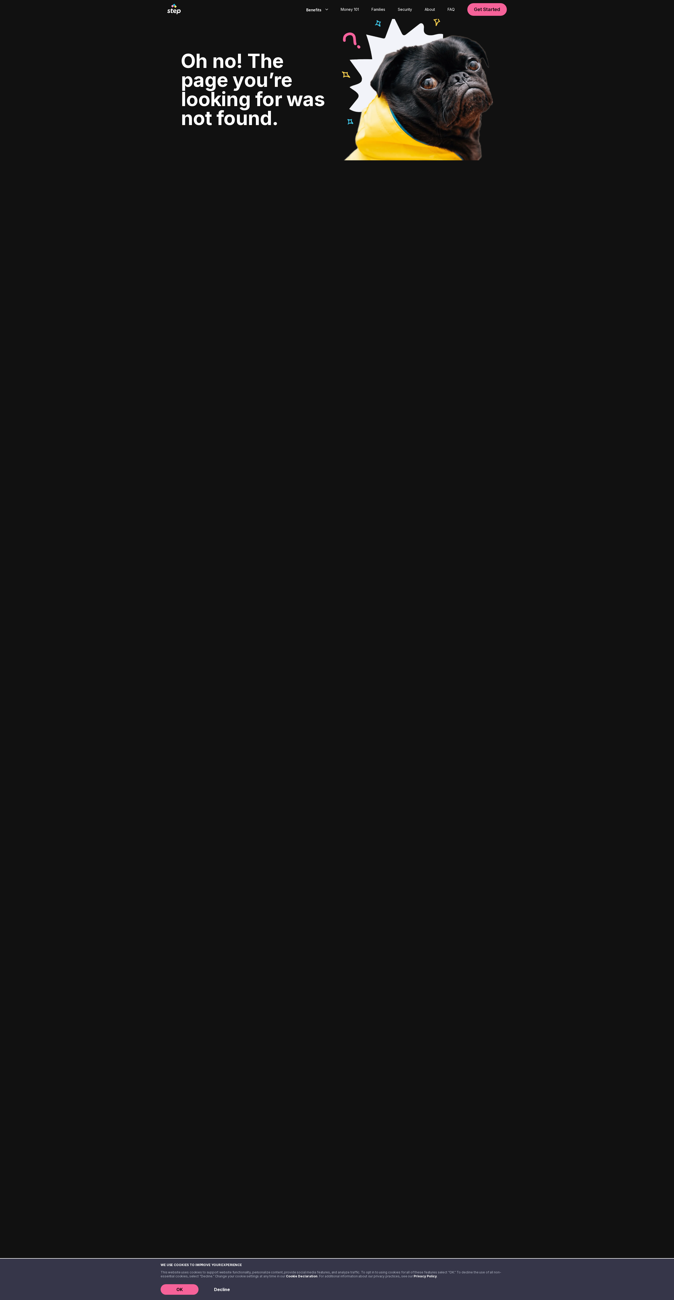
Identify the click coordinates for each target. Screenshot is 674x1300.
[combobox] (316, 9)
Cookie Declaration (302, 1276)
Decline (222, 1289)
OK (179, 1289)
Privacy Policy (425, 1276)
